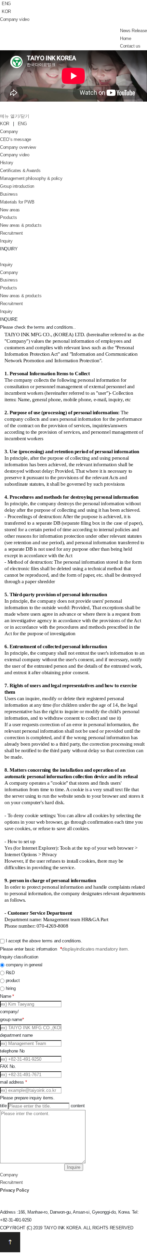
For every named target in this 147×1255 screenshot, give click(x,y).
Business (8, 194)
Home (125, 38)
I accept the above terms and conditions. (44, 940)
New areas (10, 209)
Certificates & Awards (20, 170)
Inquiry (6, 241)
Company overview (18, 147)
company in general (24, 964)
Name (7, 996)
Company (9, 131)
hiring (11, 988)
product (13, 980)
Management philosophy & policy (31, 178)
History (6, 162)
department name (16, 1035)
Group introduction (17, 186)
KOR (6, 11)
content (78, 1105)
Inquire (73, 1167)
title (3, 1105)
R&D (10, 972)
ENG (6, 3)
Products (8, 217)
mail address (13, 1082)
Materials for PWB (17, 202)
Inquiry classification (19, 956)
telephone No (12, 1051)
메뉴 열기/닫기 (14, 116)
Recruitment (11, 233)
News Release (133, 30)
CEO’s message (15, 139)
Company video (14, 19)
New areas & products (21, 225)
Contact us (130, 46)
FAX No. (8, 1066)
